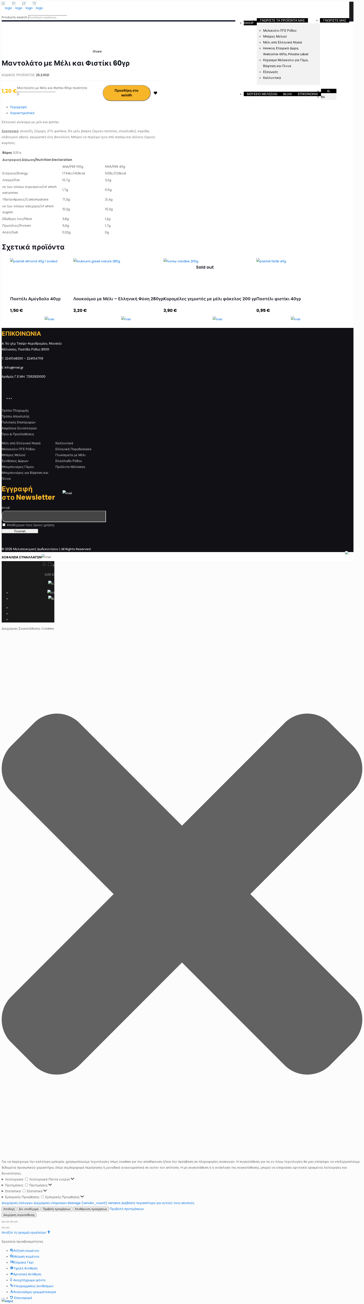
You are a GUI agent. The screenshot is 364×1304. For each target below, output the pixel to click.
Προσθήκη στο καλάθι (126, 93)
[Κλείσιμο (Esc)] (3, 1221)
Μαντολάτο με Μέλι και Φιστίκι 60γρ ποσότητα (52, 88)
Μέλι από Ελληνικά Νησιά (21, 443)
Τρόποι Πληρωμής (15, 410)
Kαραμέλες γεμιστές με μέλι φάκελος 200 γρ (209, 299)
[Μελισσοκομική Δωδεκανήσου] (22, 8)
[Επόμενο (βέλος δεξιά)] (7, 1227)
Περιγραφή (18, 107)
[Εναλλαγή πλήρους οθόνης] (11, 1221)
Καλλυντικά (64, 443)
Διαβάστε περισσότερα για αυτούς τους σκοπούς (157, 1203)
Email (6, 507)
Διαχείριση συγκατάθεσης (19, 1214)
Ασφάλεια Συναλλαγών (19, 428)
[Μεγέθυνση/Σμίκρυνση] (16, 1221)
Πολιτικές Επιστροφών (19, 422)
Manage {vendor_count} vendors (94, 1203)
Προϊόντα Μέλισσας (70, 467)
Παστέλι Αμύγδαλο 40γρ (35, 299)
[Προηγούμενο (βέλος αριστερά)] (3, 1227)
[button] (182, 895)
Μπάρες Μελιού (13, 455)
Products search (14, 17)
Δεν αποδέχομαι (29, 1209)
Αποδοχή (9, 1209)
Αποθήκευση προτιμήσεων (91, 1209)
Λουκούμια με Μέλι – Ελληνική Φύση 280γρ (118, 299)
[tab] (84, 107)
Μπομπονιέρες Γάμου (18, 467)
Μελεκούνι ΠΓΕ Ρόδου (18, 449)
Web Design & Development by (308, 557)
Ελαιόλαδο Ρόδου (68, 461)
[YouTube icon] (13, 398)
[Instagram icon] (15, 398)
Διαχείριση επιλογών (17, 1203)
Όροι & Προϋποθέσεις (18, 434)
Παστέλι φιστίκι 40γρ (278, 299)
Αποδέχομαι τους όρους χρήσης (30, 525)
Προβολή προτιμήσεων (57, 1209)
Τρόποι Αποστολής (15, 416)
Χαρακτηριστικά (22, 113)
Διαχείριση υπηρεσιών (50, 1203)
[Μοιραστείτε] (7, 1221)
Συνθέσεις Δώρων (15, 461)
